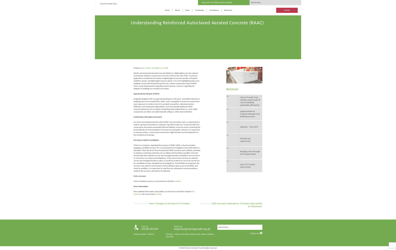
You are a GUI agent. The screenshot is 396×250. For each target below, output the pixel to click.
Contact (287, 10)
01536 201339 (150, 229)
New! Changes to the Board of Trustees (169, 203)
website (177, 181)
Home (167, 10)
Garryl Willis (163, 68)
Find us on (255, 233)
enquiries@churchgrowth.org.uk (192, 229)
